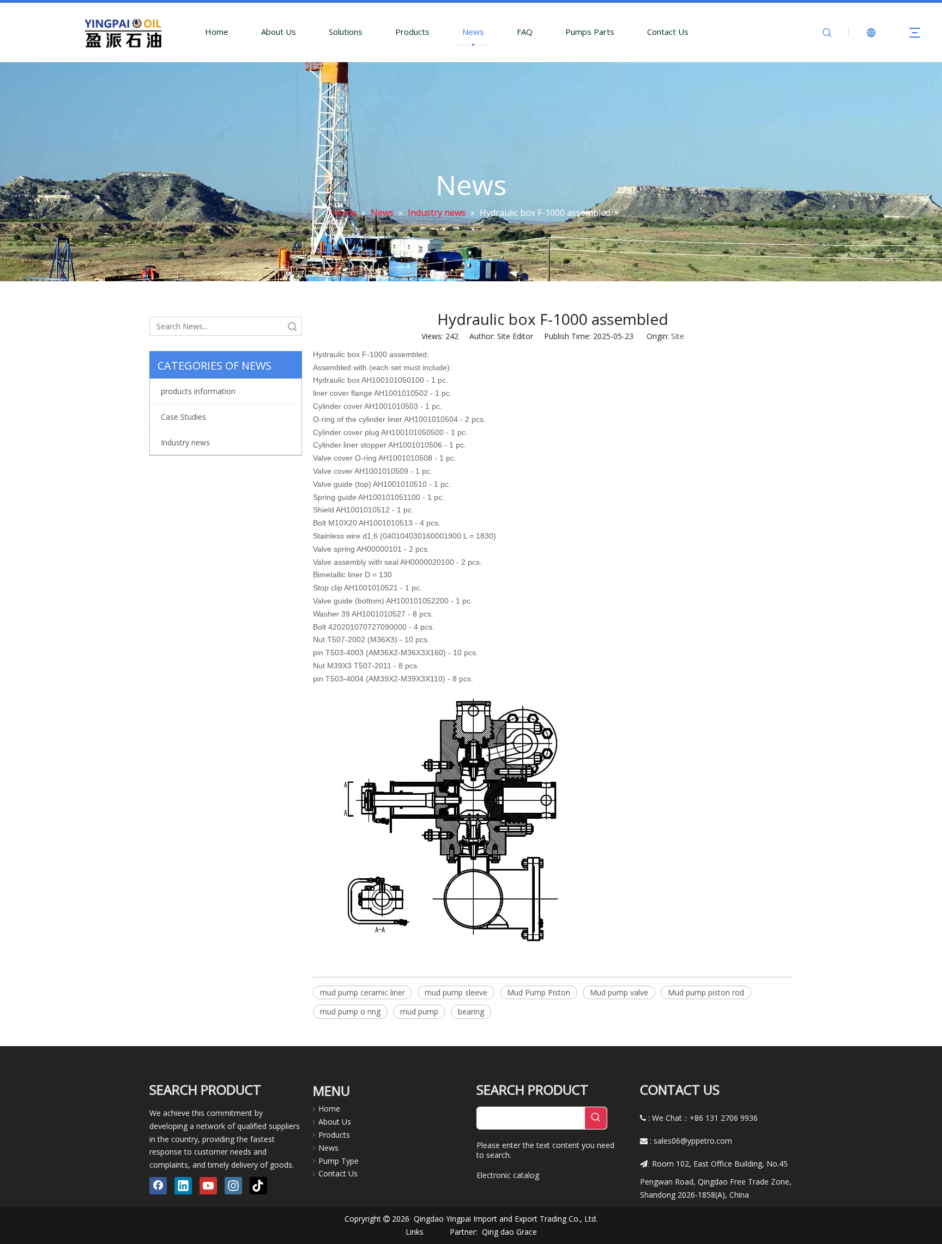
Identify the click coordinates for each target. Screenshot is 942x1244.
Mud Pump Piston (538, 992)
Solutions (346, 31)
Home (216, 31)
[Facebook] (158, 1185)
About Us (278, 31)
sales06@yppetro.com (693, 1141)
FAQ (525, 31)
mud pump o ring (350, 1011)
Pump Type (338, 1161)
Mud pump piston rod (706, 992)
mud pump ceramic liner (362, 992)
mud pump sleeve (456, 992)
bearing (471, 1011)
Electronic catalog (507, 1175)
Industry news (185, 442)
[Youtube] (208, 1185)
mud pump (419, 1011)
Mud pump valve (619, 992)
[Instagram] (233, 1185)
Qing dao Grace (509, 1232)
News (473, 31)
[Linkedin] (183, 1185)
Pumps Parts (589, 31)
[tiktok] (258, 1185)
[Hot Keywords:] (596, 1118)
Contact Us (668, 31)
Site (677, 336)
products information (198, 391)
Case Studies (183, 417)
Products (412, 31)
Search (292, 326)
